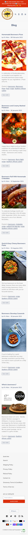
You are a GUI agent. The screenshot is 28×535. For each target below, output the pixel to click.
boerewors (11, 86)
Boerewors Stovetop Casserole (13, 313)
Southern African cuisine (14, 161)
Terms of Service (8, 487)
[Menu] (25, 14)
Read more (6, 95)
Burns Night (20, 159)
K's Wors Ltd (10, 530)
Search (5, 460)
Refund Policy (7, 473)
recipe (12, 88)
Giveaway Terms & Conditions (13, 482)
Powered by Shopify (19, 530)
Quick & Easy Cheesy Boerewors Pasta (13, 244)
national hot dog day (13, 226)
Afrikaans (13, 511)
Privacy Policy (7, 469)
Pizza (7, 88)
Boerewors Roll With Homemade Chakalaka (14, 177)
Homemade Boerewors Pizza (12, 34)
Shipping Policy (8, 465)
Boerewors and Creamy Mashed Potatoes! (13, 106)
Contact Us (6, 478)
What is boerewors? (9, 385)
